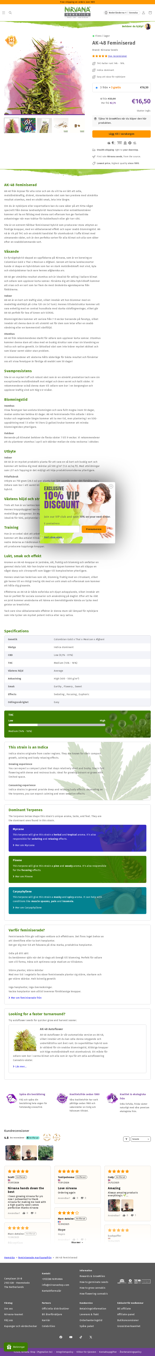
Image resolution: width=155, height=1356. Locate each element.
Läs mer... (21, 1066)
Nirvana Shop (28, 1352)
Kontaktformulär (51, 1290)
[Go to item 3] (45, 1152)
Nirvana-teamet (13, 1314)
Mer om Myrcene (25, 845)
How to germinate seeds (94, 1282)
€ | (123, 12)
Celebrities (48, 1326)
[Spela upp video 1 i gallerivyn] (28, 125)
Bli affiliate (124, 1308)
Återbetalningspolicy (130, 1352)
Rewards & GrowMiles (92, 1276)
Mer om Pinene (24, 876)
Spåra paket (87, 1326)
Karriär (46, 1320)
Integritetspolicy (64, 1352)
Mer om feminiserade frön (26, 997)
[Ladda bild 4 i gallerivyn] (77, 125)
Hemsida (9, 1257)
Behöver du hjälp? (133, 26)
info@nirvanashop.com (55, 1284)
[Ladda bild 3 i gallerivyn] (60, 125)
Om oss (8, 1308)
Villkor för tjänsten (86, 1352)
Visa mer (76, 1242)
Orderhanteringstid (91, 1320)
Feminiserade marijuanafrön (35, 1257)
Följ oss (8, 1320)
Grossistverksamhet (128, 1326)
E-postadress (51, 523)
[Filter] (126, 1139)
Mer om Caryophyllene (28, 907)
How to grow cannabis (92, 1287)
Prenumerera (94, 529)
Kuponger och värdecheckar (20, 1326)
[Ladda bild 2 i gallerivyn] (44, 125)
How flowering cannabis (94, 1293)
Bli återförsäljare (52, 1314)
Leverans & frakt (89, 1314)
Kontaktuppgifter (108, 1352)
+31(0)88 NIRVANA (52, 1279)
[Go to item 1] (13, 1152)
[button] (3, 12)
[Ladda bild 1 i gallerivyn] (11, 125)
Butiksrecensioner (128, 1320)
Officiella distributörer (55, 1308)
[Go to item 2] (29, 1152)
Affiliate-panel (126, 1314)
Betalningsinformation (93, 1308)
